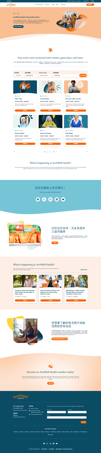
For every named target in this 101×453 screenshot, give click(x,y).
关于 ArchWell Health (18, 406)
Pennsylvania (83, 431)
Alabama (16, 431)
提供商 (53, 4)
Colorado (32, 431)
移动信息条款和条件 (67, 449)
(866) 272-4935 (34, 408)
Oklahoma (76, 431)
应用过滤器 (83, 75)
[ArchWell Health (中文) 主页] (11, 5)
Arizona (21, 431)
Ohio (71, 431)
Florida (38, 431)
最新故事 (15, 413)
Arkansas (27, 431)
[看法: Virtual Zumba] (25, 131)
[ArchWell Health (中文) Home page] (21, 396)
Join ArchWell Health (38, 4)
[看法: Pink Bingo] (76, 131)
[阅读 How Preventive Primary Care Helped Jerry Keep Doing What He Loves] (50, 289)
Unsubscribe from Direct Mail (20, 410)
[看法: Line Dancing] (50, 97)
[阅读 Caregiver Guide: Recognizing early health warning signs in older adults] (25, 289)
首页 (14, 13)
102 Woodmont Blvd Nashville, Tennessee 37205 (37, 411)
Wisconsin (50, 434)
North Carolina (65, 431)
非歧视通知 (51, 449)
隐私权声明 (44, 449)
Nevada (59, 431)
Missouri (48, 431)
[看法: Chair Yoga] (25, 97)
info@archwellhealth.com (36, 414)
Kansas (42, 431)
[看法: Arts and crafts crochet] (76, 97)
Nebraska (53, 431)
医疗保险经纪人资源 (18, 408)
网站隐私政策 (59, 449)
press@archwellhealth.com (19, 417)
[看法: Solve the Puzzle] (50, 131)
